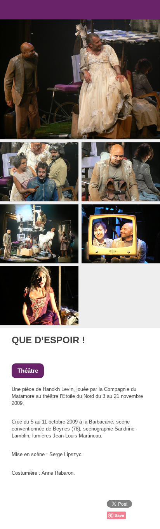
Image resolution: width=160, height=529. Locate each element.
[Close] (134, 340)
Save (119, 515)
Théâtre (27, 370)
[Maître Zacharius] (145, 340)
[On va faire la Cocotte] (124, 340)
